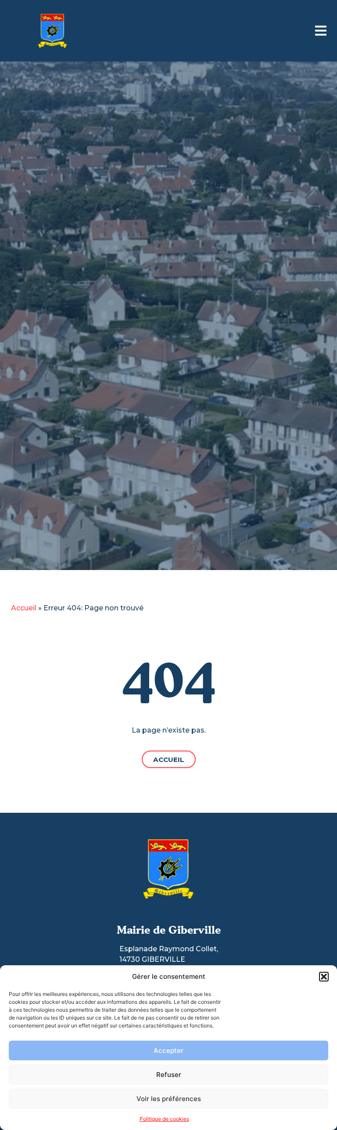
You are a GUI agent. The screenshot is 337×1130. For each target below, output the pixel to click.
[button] (323, 976)
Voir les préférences (168, 1099)
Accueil (23, 608)
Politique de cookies (164, 1119)
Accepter (168, 1050)
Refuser (168, 1074)
